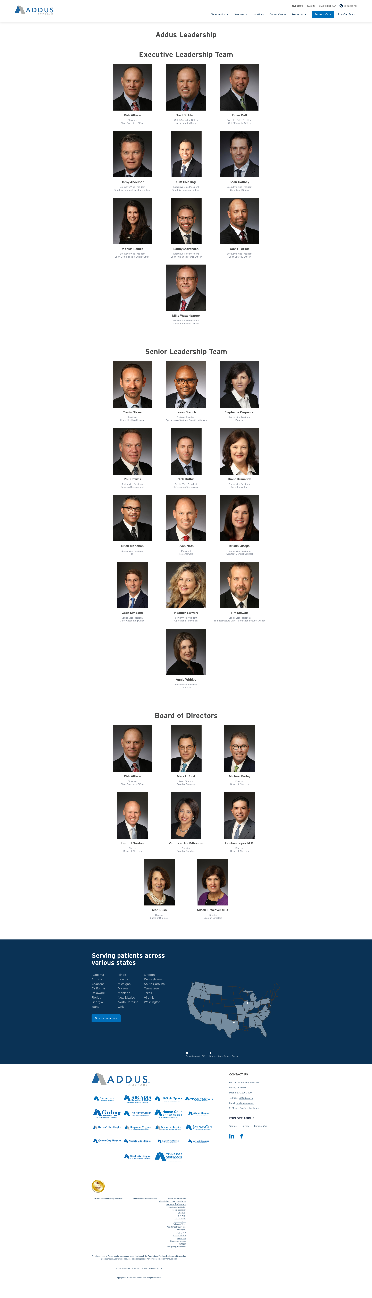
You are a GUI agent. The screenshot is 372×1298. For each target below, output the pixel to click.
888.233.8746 (350, 6)
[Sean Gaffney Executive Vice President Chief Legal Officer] (239, 155)
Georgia (97, 1002)
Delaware (98, 993)
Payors (311, 6)
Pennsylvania (153, 979)
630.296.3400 (244, 1092)
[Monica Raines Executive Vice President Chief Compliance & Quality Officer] (132, 221)
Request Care (323, 14)
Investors (297, 6)
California (98, 988)
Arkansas (98, 984)
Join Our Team (346, 14)
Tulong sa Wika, (179, 1224)
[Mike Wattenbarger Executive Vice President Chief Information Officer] (186, 288)
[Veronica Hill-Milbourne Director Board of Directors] (186, 816)
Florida (96, 997)
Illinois (122, 975)
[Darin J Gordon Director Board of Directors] (132, 816)
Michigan (124, 984)
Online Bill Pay (327, 6)
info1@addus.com (245, 1103)
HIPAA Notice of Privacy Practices (108, 1198)
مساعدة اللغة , (180, 1218)
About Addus (218, 14)
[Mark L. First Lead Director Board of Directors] (186, 749)
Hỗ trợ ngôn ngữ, (179, 1210)
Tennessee (151, 988)
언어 (182, 1215)
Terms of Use (260, 1126)
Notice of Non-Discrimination (145, 1198)
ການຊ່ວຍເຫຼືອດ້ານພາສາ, (176, 1204)
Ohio (121, 1007)
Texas (148, 993)
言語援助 (182, 1244)
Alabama (98, 975)
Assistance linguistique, (176, 1227)
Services (239, 14)
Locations (258, 14)
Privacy (245, 1126)
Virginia (149, 997)
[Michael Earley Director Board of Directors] (239, 749)
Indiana (123, 979)
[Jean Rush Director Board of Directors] (159, 882)
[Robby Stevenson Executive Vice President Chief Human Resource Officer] (186, 221)
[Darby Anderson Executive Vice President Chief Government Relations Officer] (132, 155)
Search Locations (106, 1018)
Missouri (123, 988)
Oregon (149, 975)
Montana (124, 993)
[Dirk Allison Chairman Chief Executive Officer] (132, 88)
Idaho (96, 1007)
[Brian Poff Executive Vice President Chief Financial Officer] (239, 88)
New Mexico (126, 997)
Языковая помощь (178, 1241)
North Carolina (128, 1002)
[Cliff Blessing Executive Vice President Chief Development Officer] (186, 155)
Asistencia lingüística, (177, 1207)
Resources (298, 14)
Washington (152, 1002)
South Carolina (154, 984)
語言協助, (182, 1213)
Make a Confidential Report (246, 1108)
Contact (233, 1126)
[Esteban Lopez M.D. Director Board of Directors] (239, 816)
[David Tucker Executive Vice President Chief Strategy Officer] (239, 221)
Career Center (278, 14)
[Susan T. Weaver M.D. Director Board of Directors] (212, 882)
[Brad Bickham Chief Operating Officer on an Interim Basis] (186, 88)
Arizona (97, 979)
